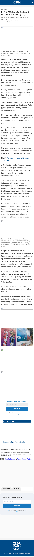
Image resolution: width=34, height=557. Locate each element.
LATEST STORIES (6, 489)
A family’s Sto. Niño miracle (14, 442)
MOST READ (16, 489)
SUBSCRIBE (17, 505)
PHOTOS (4, 9)
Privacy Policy (18, 414)
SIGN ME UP (17, 408)
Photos (19, 459)
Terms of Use (11, 413)
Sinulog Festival (26, 459)
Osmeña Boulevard (10, 459)
